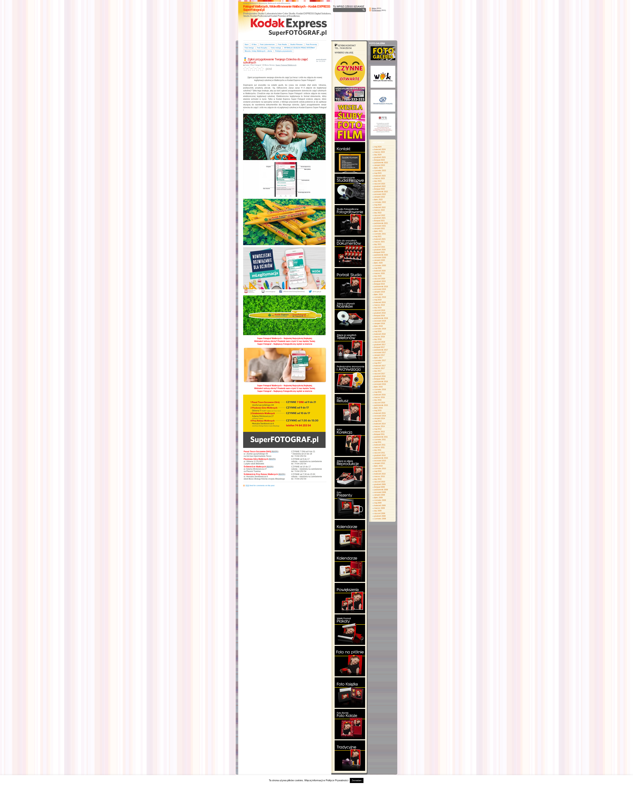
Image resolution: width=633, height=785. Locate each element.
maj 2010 (377, 471)
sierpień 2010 (379, 463)
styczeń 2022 (379, 215)
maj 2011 (377, 442)
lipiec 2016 (378, 387)
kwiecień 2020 (380, 271)
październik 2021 (381, 223)
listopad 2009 (379, 487)
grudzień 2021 (380, 218)
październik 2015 (381, 405)
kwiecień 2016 (380, 395)
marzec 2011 (379, 447)
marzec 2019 (379, 305)
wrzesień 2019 (380, 289)
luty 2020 (377, 276)
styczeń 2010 (379, 482)
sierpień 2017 (379, 355)
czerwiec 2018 (380, 329)
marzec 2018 (379, 337)
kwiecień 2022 (380, 207)
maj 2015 (377, 410)
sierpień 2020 (379, 260)
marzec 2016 (379, 397)
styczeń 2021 (379, 247)
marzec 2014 (379, 426)
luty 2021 (377, 244)
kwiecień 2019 (380, 302)
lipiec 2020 (378, 263)
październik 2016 (381, 381)
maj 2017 (377, 363)
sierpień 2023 (379, 165)
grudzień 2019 (380, 281)
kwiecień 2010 (380, 474)
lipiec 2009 (378, 497)
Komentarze (376, 10)
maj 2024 (377, 147)
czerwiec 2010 (380, 468)
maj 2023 (377, 173)
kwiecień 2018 (380, 334)
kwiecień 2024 (380, 149)
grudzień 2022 (380, 186)
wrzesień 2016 (380, 384)
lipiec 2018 (378, 326)
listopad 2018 (379, 316)
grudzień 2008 (380, 516)
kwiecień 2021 (380, 239)
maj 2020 (377, 268)
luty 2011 (377, 450)
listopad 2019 (379, 284)
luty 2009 (377, 511)
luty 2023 (377, 181)
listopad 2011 (379, 434)
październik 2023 (381, 163)
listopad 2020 (379, 252)
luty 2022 (377, 213)
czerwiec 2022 (380, 202)
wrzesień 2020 (380, 257)
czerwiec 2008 (380, 519)
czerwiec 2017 (380, 360)
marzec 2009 (379, 508)
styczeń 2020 (379, 279)
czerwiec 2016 (380, 389)
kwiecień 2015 (380, 413)
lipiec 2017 (378, 358)
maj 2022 (377, 205)
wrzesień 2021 (380, 226)
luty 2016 (377, 400)
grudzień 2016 (380, 376)
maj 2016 (377, 392)
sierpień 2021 (379, 228)
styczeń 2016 (379, 403)
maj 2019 (377, 300)
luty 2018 (377, 339)
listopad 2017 (379, 347)
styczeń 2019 (379, 310)
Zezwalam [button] (357, 780)
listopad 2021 (379, 221)
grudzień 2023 (380, 157)
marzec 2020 (379, 273)
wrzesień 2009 (380, 492)
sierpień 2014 (379, 418)
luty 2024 (377, 155)
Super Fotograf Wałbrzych (286, 65)
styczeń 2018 (379, 342)
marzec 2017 (379, 368)
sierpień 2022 (379, 197)
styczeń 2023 (379, 184)
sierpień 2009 (379, 495)
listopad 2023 (379, 160)
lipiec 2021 (378, 231)
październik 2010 (381, 458)
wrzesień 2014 (380, 416)
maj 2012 (377, 429)
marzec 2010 (379, 476)
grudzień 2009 (380, 484)
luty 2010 (377, 479)
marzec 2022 (379, 210)
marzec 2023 (379, 178)
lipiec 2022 (378, 199)
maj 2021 (377, 236)
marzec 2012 (379, 432)
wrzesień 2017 (380, 352)
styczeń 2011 (379, 453)
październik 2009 (381, 490)
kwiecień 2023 (380, 176)
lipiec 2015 (378, 408)
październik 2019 (381, 286)
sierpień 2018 (379, 323)
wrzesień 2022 (380, 194)
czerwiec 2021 (380, 234)
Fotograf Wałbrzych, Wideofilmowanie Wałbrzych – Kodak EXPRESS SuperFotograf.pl (286, 8)
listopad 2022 (379, 189)
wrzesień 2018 (380, 321)
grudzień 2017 (380, 345)
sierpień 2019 (379, 292)
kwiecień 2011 (379, 445)
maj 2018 (377, 331)
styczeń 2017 (379, 374)
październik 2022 (381, 192)
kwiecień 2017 (380, 366)
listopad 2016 (379, 379)
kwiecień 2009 (380, 505)
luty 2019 (377, 308)
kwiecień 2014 (380, 424)
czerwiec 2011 (380, 439)
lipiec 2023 (378, 168)
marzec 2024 (379, 152)
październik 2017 (381, 350)
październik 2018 (381, 318)
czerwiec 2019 (380, 297)
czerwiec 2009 (380, 500)
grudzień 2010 (380, 455)
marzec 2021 (379, 242)
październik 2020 (381, 255)
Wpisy (374, 8)
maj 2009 (377, 503)
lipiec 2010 (378, 466)
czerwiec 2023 (380, 170)
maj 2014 (377, 421)
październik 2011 (381, 437)
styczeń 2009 (379, 513)
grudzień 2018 (380, 313)
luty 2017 (377, 371)
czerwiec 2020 (380, 265)
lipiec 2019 (378, 294)
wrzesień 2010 (380, 461)
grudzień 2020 (380, 250)
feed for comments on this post (260, 485)
